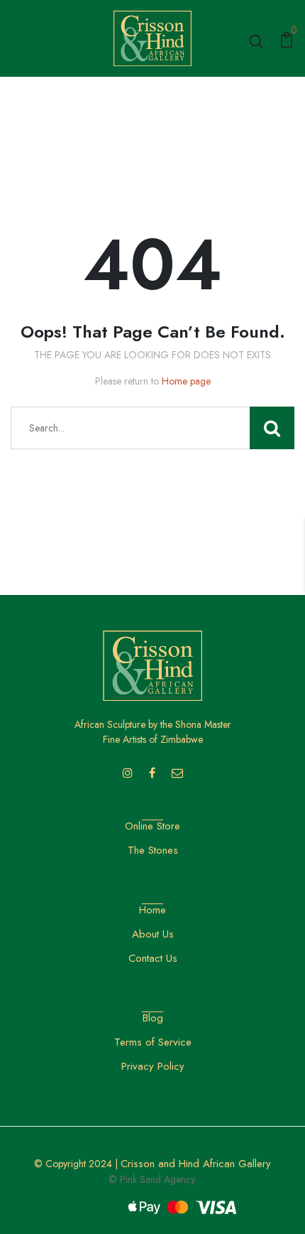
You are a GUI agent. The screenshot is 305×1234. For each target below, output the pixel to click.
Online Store (152, 826)
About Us (153, 934)
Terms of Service (153, 1042)
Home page (186, 381)
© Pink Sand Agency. (152, 1179)
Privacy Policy (152, 1066)
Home (152, 910)
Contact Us (152, 958)
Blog (153, 1018)
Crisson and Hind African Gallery (196, 1163)
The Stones (153, 850)
